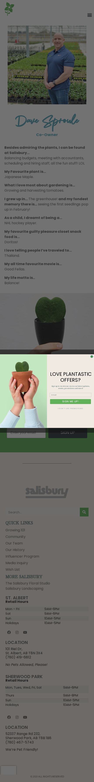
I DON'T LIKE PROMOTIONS (70, 408)
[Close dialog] (92, 356)
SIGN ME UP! (70, 401)
